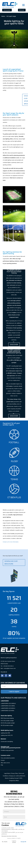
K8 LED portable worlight (7, 725)
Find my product (7, 10)
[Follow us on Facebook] (6, 675)
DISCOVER (14, 344)
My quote (22, 10)
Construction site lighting (7, 741)
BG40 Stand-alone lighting (7, 718)
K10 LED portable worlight (7, 720)
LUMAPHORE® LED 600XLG (8, 708)
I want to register (14, 691)
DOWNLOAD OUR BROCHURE (11, 562)
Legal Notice (7, 773)
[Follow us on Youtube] (9, 675)
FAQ (2, 765)
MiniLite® (3, 739)
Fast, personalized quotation (8, 758)
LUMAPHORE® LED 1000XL (8, 705)
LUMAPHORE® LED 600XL (7, 710)
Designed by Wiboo (14, 780)
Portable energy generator (7, 750)
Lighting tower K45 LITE (7, 735)
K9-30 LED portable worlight (8, 723)
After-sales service (5, 762)
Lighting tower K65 (5, 733)
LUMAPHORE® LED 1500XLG (8, 703)
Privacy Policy (14, 773)
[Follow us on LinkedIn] (2, 675)
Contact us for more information (10, 541)
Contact (3, 760)
